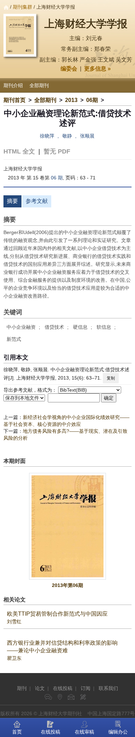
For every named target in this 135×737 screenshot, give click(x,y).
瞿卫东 (14, 658)
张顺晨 (87, 136)
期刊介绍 (13, 85)
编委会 (69, 69)
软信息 (104, 327)
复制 (111, 378)
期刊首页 (14, 100)
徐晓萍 (47, 136)
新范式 (14, 339)
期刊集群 (22, 7)
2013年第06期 (67, 585)
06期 (92, 100)
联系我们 (108, 688)
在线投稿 (62, 688)
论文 (40, 688)
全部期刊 (39, 85)
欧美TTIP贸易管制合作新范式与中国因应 (57, 614)
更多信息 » (97, 69)
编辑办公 (118, 732)
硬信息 (80, 327)
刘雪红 (14, 621)
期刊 (22, 688)
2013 (71, 100)
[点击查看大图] (67, 526)
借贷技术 (54, 327)
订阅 (85, 688)
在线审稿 (84, 732)
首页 (17, 732)
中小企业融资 (21, 327)
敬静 (67, 136)
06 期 (57, 177)
